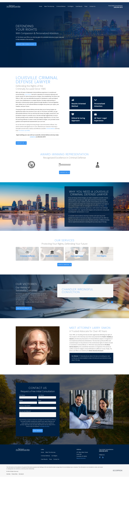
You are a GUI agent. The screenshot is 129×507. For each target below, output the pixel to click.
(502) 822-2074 (118, 7)
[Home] (13, 6)
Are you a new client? (24, 405)
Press (50, 459)
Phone (21, 400)
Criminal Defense (45, 455)
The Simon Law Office (24, 130)
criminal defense (50, 128)
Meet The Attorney (50, 452)
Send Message (37, 430)
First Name (22, 395)
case (106, 206)
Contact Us (56, 459)
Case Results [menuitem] (79, 6)
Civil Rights (54, 455)
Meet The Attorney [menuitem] (49, 6)
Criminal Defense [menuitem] (60, 6)
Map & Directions (81, 458)
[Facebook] (100, 457)
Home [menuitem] (40, 6)
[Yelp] (103, 457)
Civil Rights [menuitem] (70, 6)
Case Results (44, 459)
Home (42, 452)
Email (39, 400)
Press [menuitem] (86, 6)
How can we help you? (25, 411)
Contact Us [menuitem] (92, 6)
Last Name (41, 395)
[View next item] (112, 302)
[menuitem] (8, 474)
